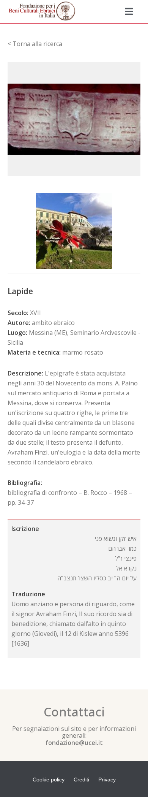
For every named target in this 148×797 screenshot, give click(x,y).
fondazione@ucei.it (74, 742)
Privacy (107, 779)
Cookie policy (49, 779)
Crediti (81, 779)
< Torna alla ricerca (35, 44)
